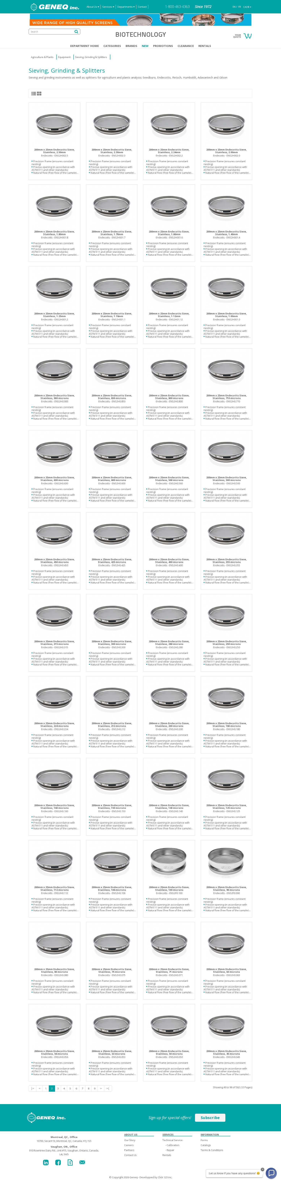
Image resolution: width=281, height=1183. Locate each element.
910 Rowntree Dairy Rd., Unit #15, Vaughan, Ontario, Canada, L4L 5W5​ (64, 1150)
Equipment (64, 57)
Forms (204, 1140)
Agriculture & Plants (42, 57)
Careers (129, 1145)
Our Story (129, 1140)
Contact (142, 6)
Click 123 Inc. (165, 1177)
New (145, 46)
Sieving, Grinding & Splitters (91, 57)
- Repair (169, 1150)
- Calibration (172, 1145)
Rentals (204, 46)
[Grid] (39, 93)
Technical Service (172, 1140)
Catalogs (206, 1145)
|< (32, 1088)
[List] (34, 93)
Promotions (163, 46)
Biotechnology (140, 34)
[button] (271, 1173)
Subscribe (210, 1117)
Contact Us (130, 1155)
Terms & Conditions (212, 1150)
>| (107, 1088)
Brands (131, 46)
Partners (129, 1150)
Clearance (186, 46)
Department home (84, 46)
